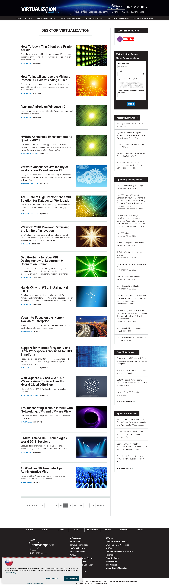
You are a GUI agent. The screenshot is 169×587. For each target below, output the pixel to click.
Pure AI (73, 555)
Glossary (140, 530)
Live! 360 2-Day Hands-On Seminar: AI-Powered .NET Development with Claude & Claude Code (132, 298)
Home (77, 12)
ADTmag (109, 538)
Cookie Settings (52, 578)
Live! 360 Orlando (124, 233)
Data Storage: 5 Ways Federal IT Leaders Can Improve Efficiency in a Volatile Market (132, 383)
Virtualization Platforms (118, 18)
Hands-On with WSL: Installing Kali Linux (45, 289)
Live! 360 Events (77, 548)
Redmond (110, 555)
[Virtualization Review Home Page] (40, 10)
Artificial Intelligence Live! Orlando (131, 242)
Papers (84, 12)
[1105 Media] (38, 553)
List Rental (123, 530)
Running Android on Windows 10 (43, 107)
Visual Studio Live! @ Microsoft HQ (131, 338)
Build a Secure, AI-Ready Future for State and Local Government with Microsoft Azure (131, 434)
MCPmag (110, 548)
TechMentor (111, 561)
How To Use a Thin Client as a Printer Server (47, 48)
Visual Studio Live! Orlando (128, 286)
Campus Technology (79, 545)
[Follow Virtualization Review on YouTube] (142, 7)
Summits (134, 12)
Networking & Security (95, 18)
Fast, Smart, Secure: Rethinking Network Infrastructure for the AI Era (131, 459)
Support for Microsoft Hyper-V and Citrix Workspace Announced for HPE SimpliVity (47, 351)
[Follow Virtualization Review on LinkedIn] (128, 7)
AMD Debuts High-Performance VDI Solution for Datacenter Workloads (46, 198)
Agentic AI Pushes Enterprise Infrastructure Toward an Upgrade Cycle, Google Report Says (131, 135)
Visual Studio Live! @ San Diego (130, 185)
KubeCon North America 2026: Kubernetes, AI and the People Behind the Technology (130, 165)
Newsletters (104, 12)
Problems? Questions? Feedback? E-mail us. (93, 584)
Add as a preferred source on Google (117, 6)
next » (100, 505)
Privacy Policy (133, 79)
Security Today (113, 558)
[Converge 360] (41, 545)
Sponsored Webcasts (127, 413)
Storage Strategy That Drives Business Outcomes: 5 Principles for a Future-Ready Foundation (132, 447)
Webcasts (93, 12)
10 (80, 505)
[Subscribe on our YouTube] (124, 41)
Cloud (18, 18)
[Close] (78, 560)
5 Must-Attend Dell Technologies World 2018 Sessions (44, 439)
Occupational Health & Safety (119, 551)
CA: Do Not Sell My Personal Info (125, 581)
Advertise (115, 12)
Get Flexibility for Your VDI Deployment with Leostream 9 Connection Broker (42, 261)
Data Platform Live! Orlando (128, 276)
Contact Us (29, 530)
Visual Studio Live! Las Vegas (129, 328)
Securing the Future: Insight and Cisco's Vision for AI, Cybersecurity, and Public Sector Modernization (131, 422)
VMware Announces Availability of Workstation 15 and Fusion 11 (44, 168)
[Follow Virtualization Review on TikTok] (135, 7)
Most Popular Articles (127, 118)
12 (92, 505)
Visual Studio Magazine (116, 568)
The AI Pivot (111, 565)
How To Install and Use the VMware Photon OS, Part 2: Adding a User (45, 78)
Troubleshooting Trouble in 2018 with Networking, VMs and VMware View (47, 409)
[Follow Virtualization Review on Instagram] (138, 7)
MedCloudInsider (77, 551)
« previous (32, 505)
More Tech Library (125, 401)
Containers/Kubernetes (46, 18)
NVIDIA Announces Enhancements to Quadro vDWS (46, 138)
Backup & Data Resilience (143, 18)
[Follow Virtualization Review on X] (132, 7)
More (142, 12)
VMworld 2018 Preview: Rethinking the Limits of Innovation (45, 229)
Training (125, 12)
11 (86, 505)
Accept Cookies (71, 578)
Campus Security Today (116, 541)
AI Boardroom (76, 538)
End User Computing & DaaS (70, 18)
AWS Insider (75, 541)
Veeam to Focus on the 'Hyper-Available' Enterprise (42, 319)
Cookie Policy (92, 581)
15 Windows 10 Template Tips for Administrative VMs (44, 470)
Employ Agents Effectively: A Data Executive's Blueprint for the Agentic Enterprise (132, 361)
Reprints (108, 530)
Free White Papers (125, 352)
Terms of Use (107, 581)
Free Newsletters (92, 530)
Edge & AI (28, 18)
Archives (61, 530)
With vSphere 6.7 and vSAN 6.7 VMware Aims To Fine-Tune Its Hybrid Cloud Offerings (42, 381)
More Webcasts (124, 468)
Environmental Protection (117, 545)
